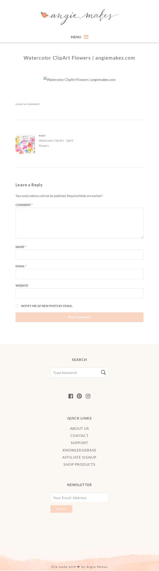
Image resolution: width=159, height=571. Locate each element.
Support (79, 443)
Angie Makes (97, 566)
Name (21, 247)
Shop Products (79, 464)
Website (22, 285)
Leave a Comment (28, 104)
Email (21, 266)
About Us (79, 428)
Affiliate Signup (79, 457)
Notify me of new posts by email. (47, 306)
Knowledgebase (79, 450)
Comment (24, 205)
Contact (79, 435)
